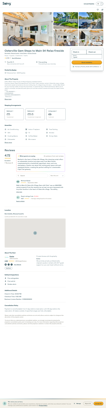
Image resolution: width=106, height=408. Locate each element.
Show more (8, 99)
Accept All (98, 403)
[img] (12, 163)
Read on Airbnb (20, 201)
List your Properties (89, 3)
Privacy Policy (43, 405)
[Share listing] (102, 9)
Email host (8, 268)
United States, (23, 53)
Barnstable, (8, 53)
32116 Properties (14, 258)
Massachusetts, (15, 53)
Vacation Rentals (31, 53)
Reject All (88, 403)
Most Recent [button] (54, 175)
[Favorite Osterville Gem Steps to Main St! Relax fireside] (97, 9)
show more (19, 192)
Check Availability (86, 62)
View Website (17, 264)
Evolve (14, 70)
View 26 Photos (97, 43)
